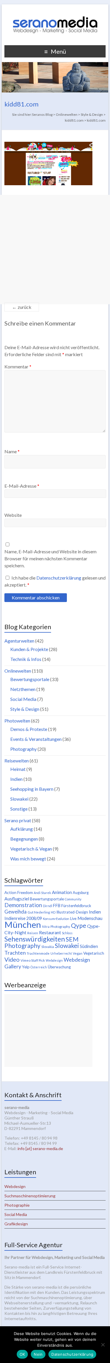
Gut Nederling (39, 912)
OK (22, 1354)
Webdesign (54, 960)
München (22, 924)
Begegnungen (24, 838)
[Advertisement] (55, 249)
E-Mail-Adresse (21, 486)
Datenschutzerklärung (59, 577)
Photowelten (17, 720)
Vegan (77, 953)
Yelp (26, 967)
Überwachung (59, 967)
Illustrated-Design (72, 912)
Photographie (17, 1205)
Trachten (15, 952)
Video (12, 959)
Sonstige (19, 808)
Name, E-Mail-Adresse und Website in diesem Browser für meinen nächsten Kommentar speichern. (50, 558)
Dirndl (47, 906)
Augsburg (81, 892)
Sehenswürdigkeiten (34, 939)
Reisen (32, 933)
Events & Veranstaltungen (36, 739)
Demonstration (23, 905)
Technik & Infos (25, 659)
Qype (78, 925)
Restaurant (50, 932)
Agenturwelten (19, 640)
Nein (38, 1354)
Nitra (46, 926)
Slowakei (19, 799)
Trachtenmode (38, 953)
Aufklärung (21, 829)
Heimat (18, 769)
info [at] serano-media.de (40, 1148)
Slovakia (47, 947)
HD (53, 912)
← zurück (21, 307)
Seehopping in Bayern (31, 789)
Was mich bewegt (28, 858)
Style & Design (24, 709)
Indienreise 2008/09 (23, 918)
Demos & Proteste (28, 729)
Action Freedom (18, 892)
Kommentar (17, 366)
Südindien (89, 946)
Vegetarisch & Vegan (31, 848)
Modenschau (89, 918)
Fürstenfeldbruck (76, 905)
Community (73, 899)
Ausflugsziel (16, 898)
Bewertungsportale (29, 679)
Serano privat (17, 820)
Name (12, 451)
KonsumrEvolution (56, 919)
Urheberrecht (61, 953)
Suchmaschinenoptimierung (29, 1195)
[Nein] (103, 1345)
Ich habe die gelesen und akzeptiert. (55, 581)
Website (13, 515)
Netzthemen (22, 689)
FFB (56, 905)
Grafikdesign (16, 1223)
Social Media (23, 699)
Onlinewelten (17, 670)
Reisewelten (16, 760)
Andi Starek (42, 893)
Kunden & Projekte (29, 649)
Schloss (67, 933)
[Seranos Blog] (55, 11)
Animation (62, 892)
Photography (23, 749)
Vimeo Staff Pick (33, 960)
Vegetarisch (93, 953)
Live (73, 918)
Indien (16, 779)
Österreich (39, 967)
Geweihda (15, 912)
